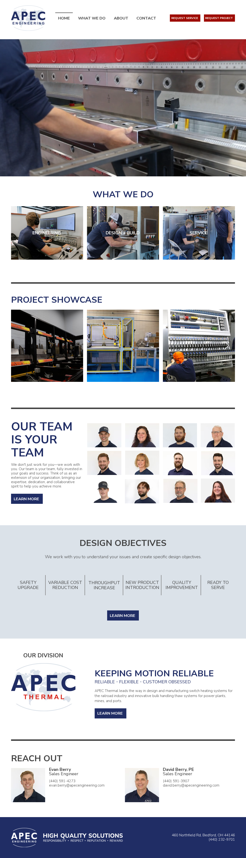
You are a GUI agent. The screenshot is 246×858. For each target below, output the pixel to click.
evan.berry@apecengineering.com (77, 785)
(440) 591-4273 (62, 781)
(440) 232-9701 (222, 839)
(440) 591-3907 (176, 781)
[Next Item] (226, 345)
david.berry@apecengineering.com (191, 785)
